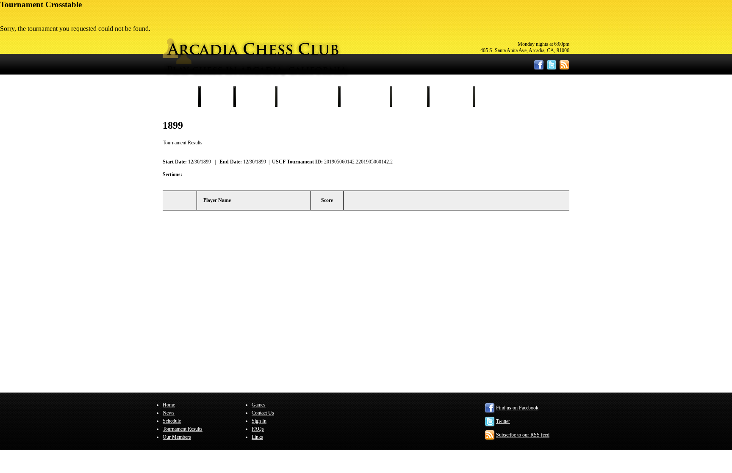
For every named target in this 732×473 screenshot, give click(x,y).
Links (257, 437)
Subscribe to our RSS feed (522, 435)
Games (409, 97)
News (217, 97)
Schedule (255, 97)
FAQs (258, 429)
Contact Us (451, 97)
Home (181, 97)
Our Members (365, 97)
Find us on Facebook (517, 408)
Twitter (503, 421)
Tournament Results (307, 97)
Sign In (492, 97)
